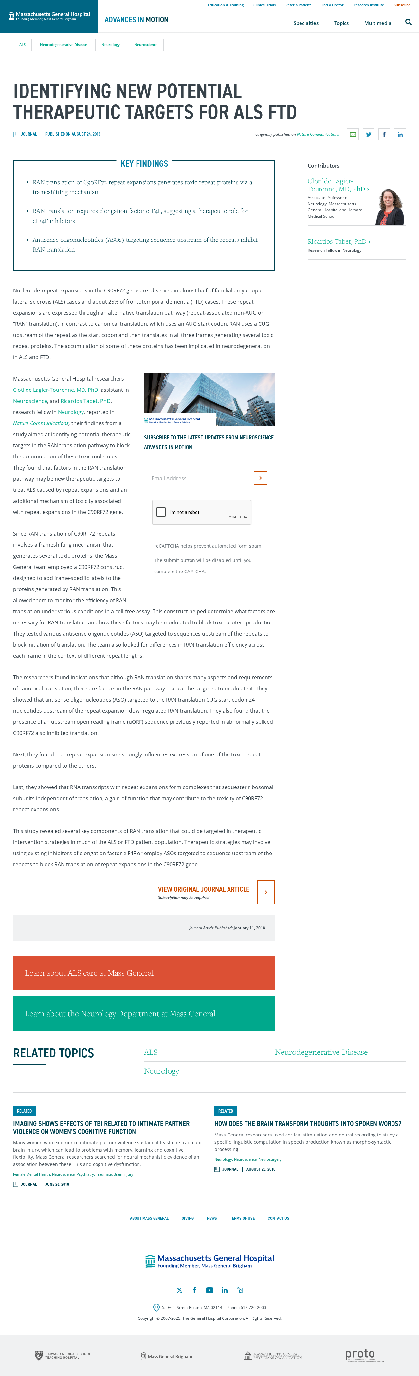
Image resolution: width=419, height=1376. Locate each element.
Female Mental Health (31, 1174)
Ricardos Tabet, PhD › (339, 241)
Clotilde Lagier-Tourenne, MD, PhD (55, 389)
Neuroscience (145, 44)
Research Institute (369, 4)
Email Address (169, 478)
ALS (22, 44)
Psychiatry (85, 1174)
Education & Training (226, 4)
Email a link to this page (353, 134)
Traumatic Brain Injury (114, 1174)
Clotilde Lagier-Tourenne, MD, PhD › (338, 184)
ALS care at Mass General (111, 973)
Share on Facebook (384, 134)
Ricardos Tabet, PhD (86, 401)
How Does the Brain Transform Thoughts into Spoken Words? (307, 1124)
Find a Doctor (332, 4)
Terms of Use (242, 1218)
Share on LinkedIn (400, 134)
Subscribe (402, 4)
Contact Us (278, 1218)
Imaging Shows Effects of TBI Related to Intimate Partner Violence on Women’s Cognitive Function (101, 1128)
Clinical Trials (264, 4)
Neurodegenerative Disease (63, 44)
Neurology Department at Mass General (148, 1013)
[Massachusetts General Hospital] (209, 1262)
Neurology (110, 44)
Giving (188, 1218)
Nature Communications (318, 134)
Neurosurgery (270, 1159)
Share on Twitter (368, 134)
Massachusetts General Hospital (40, 3)
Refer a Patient (298, 4)
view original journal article (203, 892)
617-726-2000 (253, 1307)
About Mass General (149, 1218)
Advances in (136, 19)
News (212, 1218)
